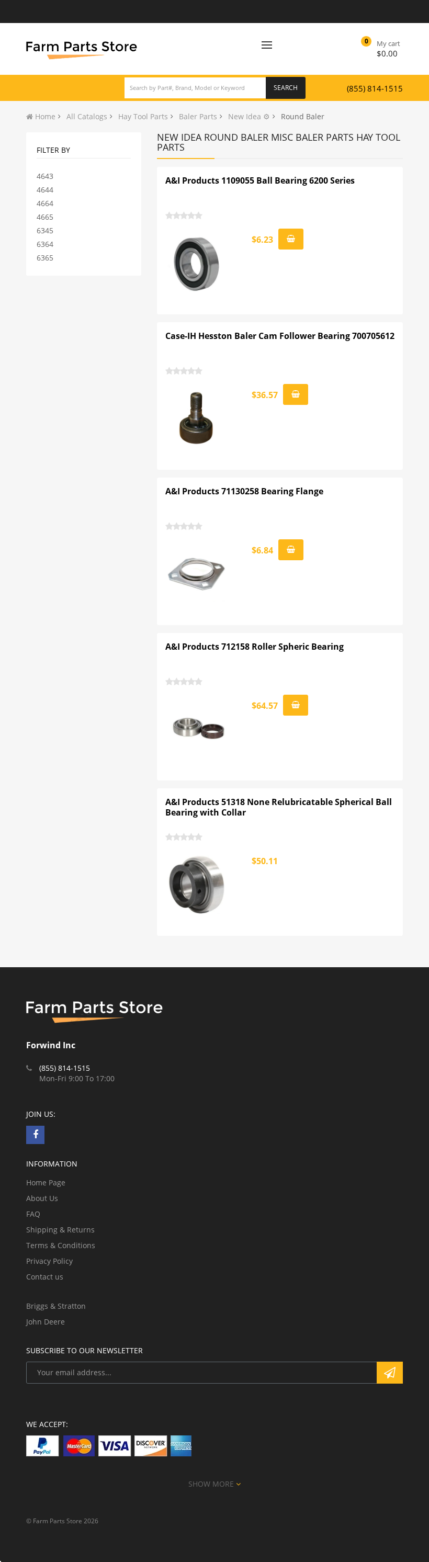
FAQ (33, 1214)
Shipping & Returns (60, 1230)
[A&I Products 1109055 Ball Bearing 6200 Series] (196, 263)
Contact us (44, 1277)
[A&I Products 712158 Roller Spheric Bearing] (196, 729)
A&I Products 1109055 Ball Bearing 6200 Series (260, 180)
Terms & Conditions (60, 1245)
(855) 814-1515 (375, 88)
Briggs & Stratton (56, 1306)
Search (286, 87)
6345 (45, 230)
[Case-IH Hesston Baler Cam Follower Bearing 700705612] (196, 418)
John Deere (45, 1322)
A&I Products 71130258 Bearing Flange (244, 491)
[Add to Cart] (290, 239)
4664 (45, 203)
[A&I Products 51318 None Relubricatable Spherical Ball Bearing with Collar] (196, 884)
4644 (45, 190)
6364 (45, 244)
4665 (45, 217)
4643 (45, 176)
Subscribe (390, 1373)
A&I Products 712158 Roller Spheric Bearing (254, 646)
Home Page (45, 1182)
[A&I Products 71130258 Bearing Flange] (196, 574)
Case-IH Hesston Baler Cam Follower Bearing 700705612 (279, 336)
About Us (42, 1198)
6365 (45, 258)
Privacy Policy (49, 1261)
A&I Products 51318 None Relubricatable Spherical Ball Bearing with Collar (278, 807)
